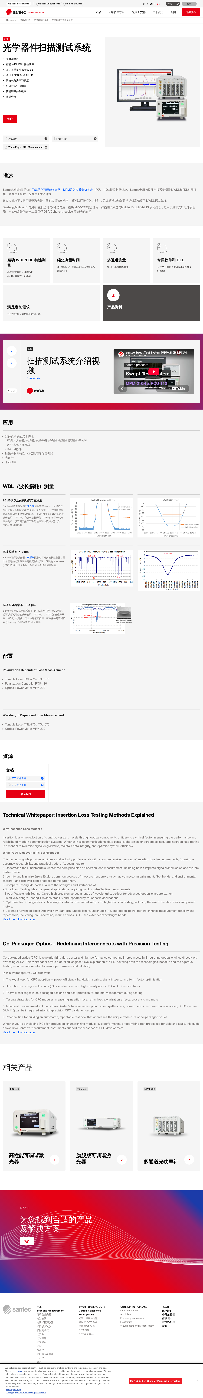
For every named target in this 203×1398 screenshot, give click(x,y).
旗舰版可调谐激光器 (93, 1158)
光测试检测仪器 (41, 20)
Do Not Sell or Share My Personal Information (155, 1380)
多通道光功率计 (161, 1161)
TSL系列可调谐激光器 (46, 189)
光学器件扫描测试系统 (62, 20)
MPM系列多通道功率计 (78, 189)
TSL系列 (29, 506)
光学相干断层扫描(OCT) (92, 1306)
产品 (39, 1306)
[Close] (197, 1380)
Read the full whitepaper (19, 919)
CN (158, 4)
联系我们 (191, 12)
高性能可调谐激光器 (26, 1158)
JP (144, 4)
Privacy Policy (13, 1389)
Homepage (11, 20)
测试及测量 (25, 20)
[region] (101, 1380)
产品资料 (114, 307)
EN (151, 4)
